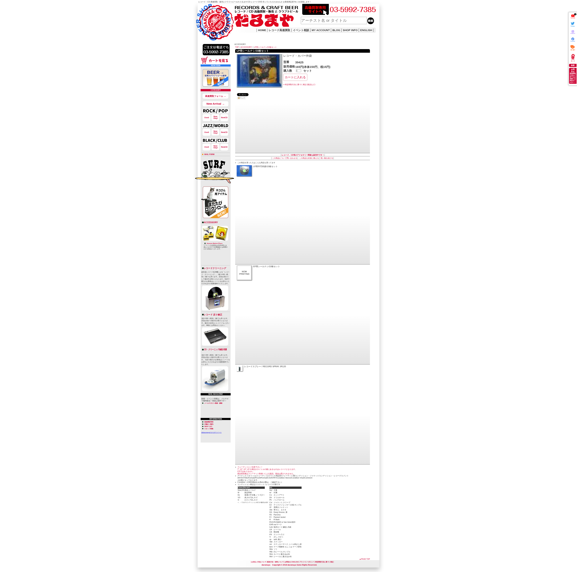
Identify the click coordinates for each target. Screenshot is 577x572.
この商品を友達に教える (309, 158)
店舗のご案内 (208, 424)
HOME (202, 18)
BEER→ (215, 73)
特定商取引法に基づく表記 (324, 562)
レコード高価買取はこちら (210, 6)
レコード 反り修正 (213, 314)
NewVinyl (215, 117)
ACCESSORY (211, 222)
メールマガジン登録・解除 (213, 403)
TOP (237, 47)
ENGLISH (366, 30)
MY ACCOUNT (321, 30)
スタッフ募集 (208, 428)
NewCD (224, 118)
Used (206, 118)
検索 (573, 65)
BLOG (336, 30)
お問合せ (288, 562)
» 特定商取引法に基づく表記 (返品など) (299, 84)
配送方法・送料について (275, 562)
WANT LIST (208, 426)
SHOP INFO (350, 30)
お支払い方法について (258, 562)
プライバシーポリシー (306, 562)
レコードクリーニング (215, 268)
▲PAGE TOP (364, 559)
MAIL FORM (209, 154)
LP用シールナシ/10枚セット (265, 47)
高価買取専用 (208, 422)
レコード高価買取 (279, 30)
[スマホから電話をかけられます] (216, 56)
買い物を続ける (327, 158)
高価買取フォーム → (215, 96)
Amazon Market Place (215, 243)
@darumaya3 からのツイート (211, 432)
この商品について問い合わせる (284, 158)
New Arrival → (215, 103)
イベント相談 (301, 30)
